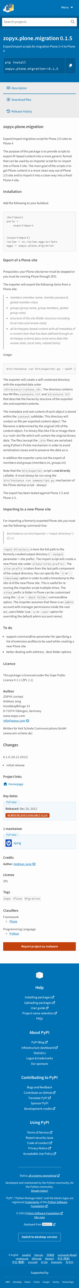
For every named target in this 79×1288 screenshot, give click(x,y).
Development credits (38, 1108)
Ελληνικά (37, 1258)
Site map (39, 1217)
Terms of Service (38, 1132)
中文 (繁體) (18, 1262)
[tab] (39, 88)
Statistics (39, 1053)
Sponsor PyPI (39, 1103)
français (38, 1255)
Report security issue (39, 1137)
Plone (13, 921)
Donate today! (39, 1191)
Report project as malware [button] (39, 946)
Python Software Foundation (49, 1204)
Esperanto (56, 1262)
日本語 (50, 1255)
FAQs (39, 1018)
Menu (65, 7)
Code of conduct (38, 1143)
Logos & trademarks (39, 1058)
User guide (38, 1008)
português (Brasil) (67, 1255)
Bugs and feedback (39, 1087)
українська (22, 1258)
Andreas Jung (23, 864)
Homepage (15, 784)
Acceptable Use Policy (38, 1153)
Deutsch (49, 1258)
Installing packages (38, 997)
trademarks (32, 1202)
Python (14, 933)
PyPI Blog (37, 1042)
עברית (44, 1262)
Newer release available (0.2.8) (27, 815)
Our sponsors (39, 1063)
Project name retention (38, 1013)
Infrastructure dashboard (37, 1047)
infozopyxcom (14, 720)
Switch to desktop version (39, 1237)
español (26, 1255)
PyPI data (11, 802)
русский (32, 1262)
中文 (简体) (64, 1258)
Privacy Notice (38, 1148)
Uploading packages (38, 1002)
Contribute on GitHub (38, 1092)
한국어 (69, 1262)
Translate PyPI (37, 1098)
